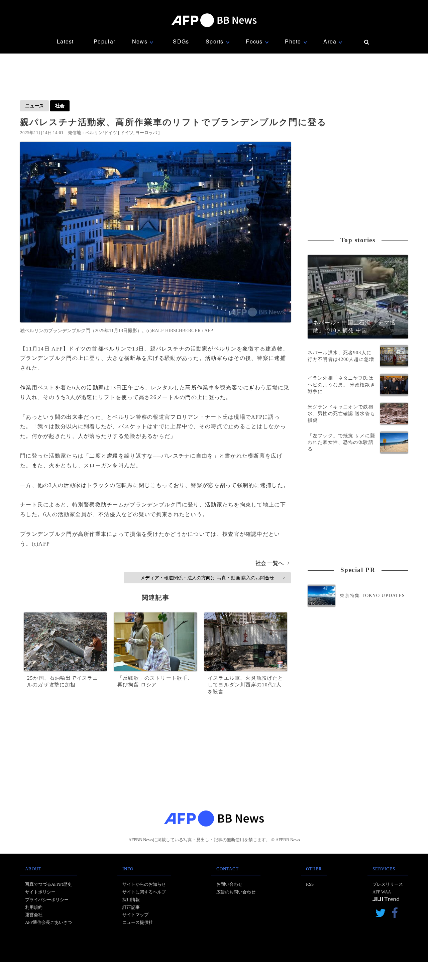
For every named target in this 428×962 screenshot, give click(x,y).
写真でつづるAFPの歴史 (48, 884)
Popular (104, 41)
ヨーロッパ (146, 132)
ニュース (34, 105)
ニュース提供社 (137, 922)
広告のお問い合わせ (235, 891)
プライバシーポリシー (47, 899)
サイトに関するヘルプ (144, 891)
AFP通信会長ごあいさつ (48, 922)
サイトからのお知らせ (144, 884)
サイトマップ (135, 914)
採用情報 (131, 899)
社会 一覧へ (272, 563)
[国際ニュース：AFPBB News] (214, 20)
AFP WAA (381, 891)
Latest (65, 41)
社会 (60, 105)
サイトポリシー (40, 891)
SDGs (181, 41)
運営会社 (33, 914)
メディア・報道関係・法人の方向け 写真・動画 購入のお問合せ (212, 577)
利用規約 (33, 907)
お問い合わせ (229, 884)
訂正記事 (131, 907)
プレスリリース (387, 884)
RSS (310, 884)
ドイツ (126, 132)
